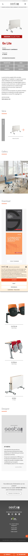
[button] (26, 267)
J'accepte (14, 280)
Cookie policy (14, 529)
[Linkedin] (19, 514)
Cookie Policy (10, 289)
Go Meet (14, 398)
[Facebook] (8, 514)
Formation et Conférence (9, 49)
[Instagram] (12, 514)
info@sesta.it (14, 525)
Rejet (14, 283)
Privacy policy (17, 289)
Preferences (14, 287)
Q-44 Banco (14, 362)
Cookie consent (14, 531)
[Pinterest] (15, 514)
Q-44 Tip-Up (14, 326)
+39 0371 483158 (20, 488)
